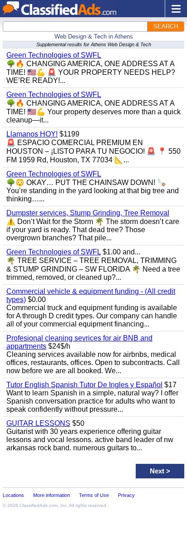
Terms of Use (94, 495)
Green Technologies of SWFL (53, 55)
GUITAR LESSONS (38, 423)
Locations (13, 495)
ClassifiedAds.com (39, 505)
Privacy (126, 495)
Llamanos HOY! (32, 134)
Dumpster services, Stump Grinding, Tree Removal (87, 213)
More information (51, 495)
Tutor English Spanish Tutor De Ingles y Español (84, 385)
